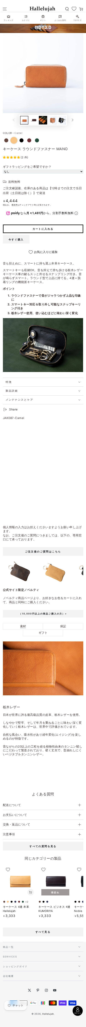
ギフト (43, 632)
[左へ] (13, 120)
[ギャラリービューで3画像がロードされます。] (43, 120)
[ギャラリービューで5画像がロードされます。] (62, 120)
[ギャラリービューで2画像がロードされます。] (33, 120)
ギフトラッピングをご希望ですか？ (27, 166)
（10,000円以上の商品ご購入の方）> (43, 613)
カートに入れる (43, 228)
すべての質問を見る (43, 846)
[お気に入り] (74, 9)
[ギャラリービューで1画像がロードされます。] (24, 120)
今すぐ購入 (16, 239)
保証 (63, 626)
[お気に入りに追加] (8, 870)
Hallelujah (48, 1014)
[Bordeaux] (29, 140)
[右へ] (72, 120)
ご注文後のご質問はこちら (43, 551)
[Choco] (6, 140)
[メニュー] (5, 9)
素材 (23, 626)
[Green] (37, 140)
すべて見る (43, 931)
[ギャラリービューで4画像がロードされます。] (52, 120)
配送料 (15, 205)
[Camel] (13, 140)
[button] (67, 9)
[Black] (21, 140)
